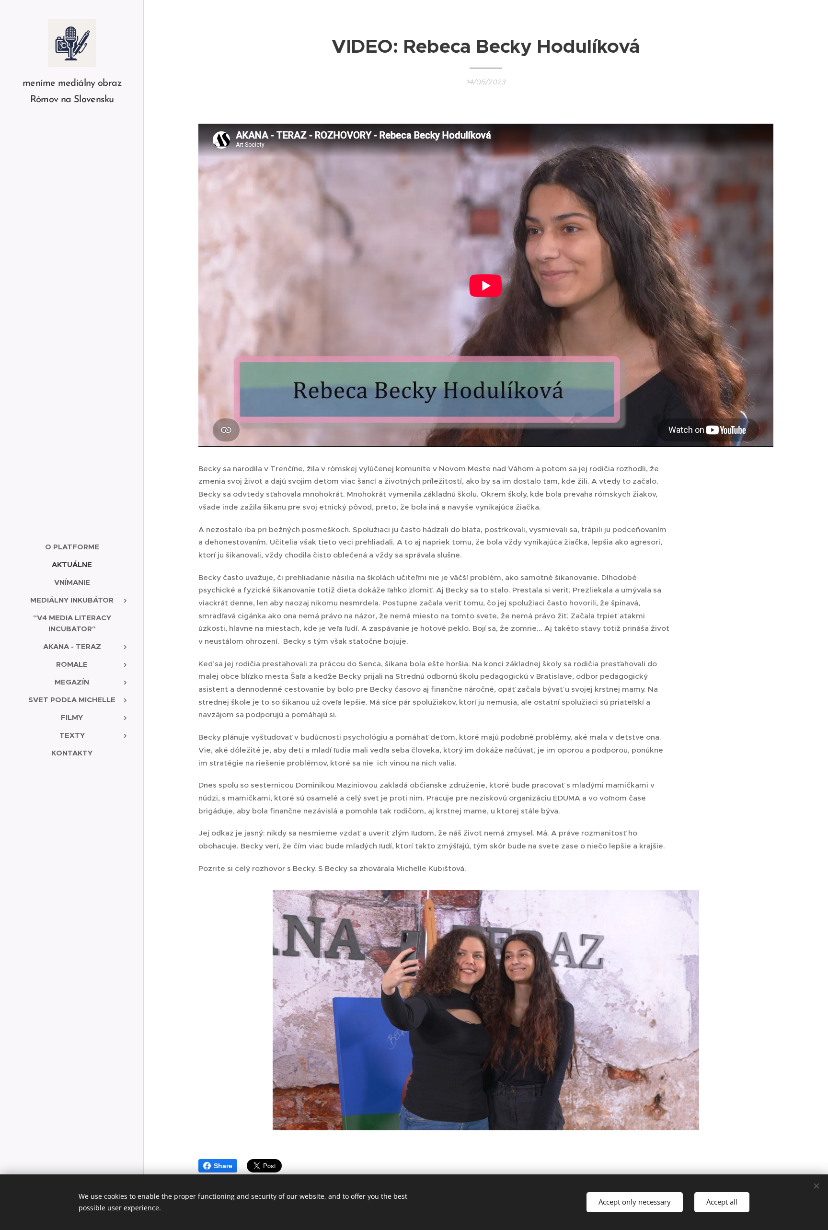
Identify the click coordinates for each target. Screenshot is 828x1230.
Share (223, 1166)
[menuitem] (72, 546)
